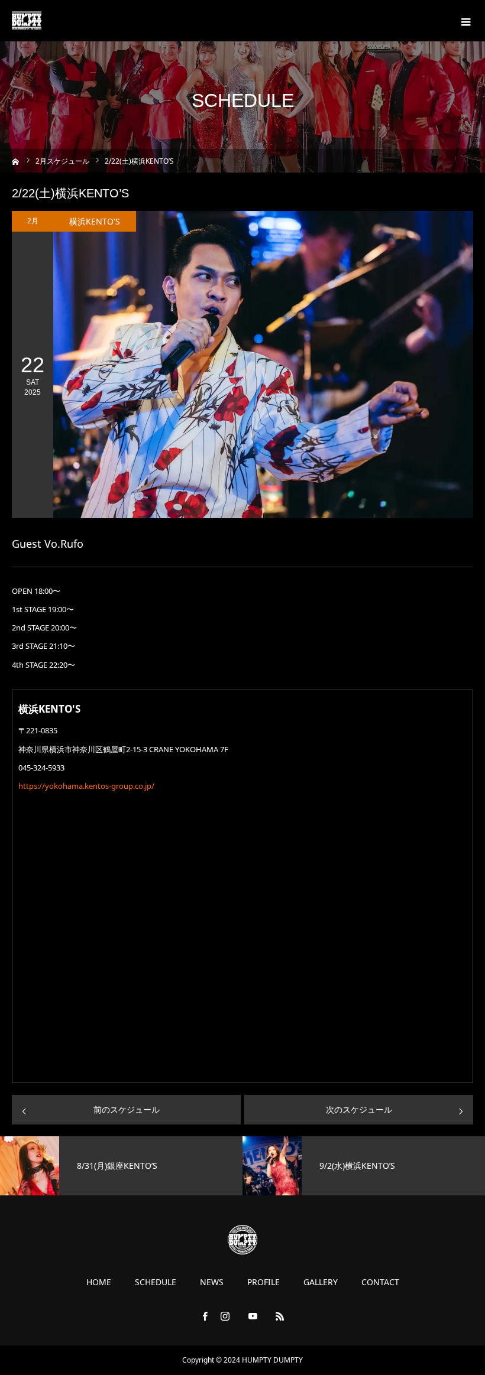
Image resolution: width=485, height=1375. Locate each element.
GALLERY (320, 1282)
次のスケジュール (359, 1109)
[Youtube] (253, 1316)
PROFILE (263, 1282)
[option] (340, 1165)
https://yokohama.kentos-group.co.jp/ (86, 786)
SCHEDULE (155, 1282)
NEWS (212, 1282)
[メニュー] (464, 20)
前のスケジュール (126, 1109)
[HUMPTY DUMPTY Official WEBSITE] (26, 21)
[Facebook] (205, 1316)
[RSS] (280, 1316)
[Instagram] (225, 1316)
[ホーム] (16, 160)
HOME (98, 1282)
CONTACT (380, 1282)
